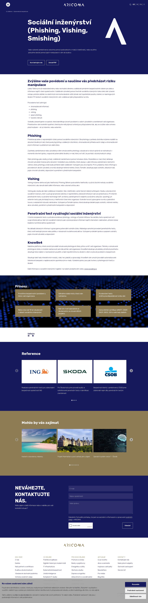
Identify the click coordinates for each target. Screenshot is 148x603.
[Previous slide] (16, 370)
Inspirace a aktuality (105, 567)
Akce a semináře (104, 563)
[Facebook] (33, 336)
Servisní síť (122, 570)
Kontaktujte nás (36, 63)
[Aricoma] (74, 5)
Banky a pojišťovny (78, 563)
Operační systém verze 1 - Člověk (105, 457)
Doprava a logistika (78, 573)
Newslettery (102, 570)
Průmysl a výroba (77, 560)
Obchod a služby (77, 570)
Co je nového (102, 560)
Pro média (101, 573)
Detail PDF (52, 63)
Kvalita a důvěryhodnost (24, 570)
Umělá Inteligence (49, 573)
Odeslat (128, 525)
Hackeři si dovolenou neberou (32, 457)
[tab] (71, 400)
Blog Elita (101, 577)
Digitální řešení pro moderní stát (54, 563)
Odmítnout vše (135, 596)
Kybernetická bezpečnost (21, 11)
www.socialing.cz (90, 269)
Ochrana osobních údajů (23, 577)
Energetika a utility (78, 567)
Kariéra (17, 563)
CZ (134, 4)
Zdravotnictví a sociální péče (81, 577)
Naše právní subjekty (125, 563)
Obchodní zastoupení (125, 567)
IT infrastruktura (49, 567)
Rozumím (135, 584)
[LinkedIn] (29, 336)
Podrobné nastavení (135, 590)
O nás (17, 560)
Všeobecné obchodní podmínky (26, 573)
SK (137, 4)
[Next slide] (131, 370)
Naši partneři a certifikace (24, 567)
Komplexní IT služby (50, 577)
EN (141, 4)
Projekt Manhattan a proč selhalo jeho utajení (74, 457)
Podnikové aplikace (50, 560)
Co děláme (9, 11)
